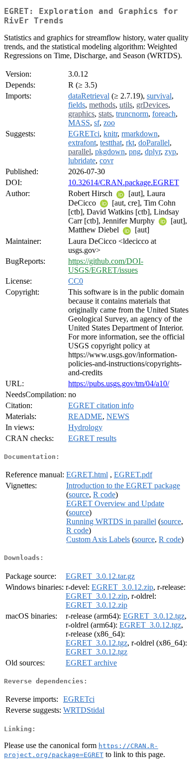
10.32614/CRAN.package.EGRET (123, 182)
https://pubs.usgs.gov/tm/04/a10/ (118, 383)
